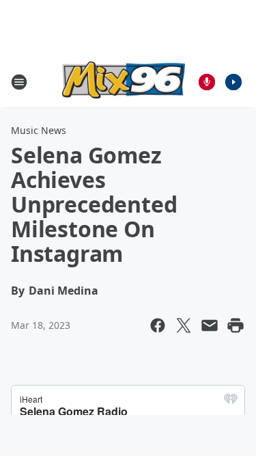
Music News (38, 130)
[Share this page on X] (183, 325)
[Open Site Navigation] (19, 82)
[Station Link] (123, 82)
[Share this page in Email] (209, 325)
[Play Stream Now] (233, 82)
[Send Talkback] (207, 82)
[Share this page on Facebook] (157, 325)
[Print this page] (235, 325)
